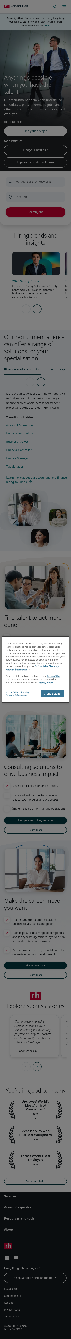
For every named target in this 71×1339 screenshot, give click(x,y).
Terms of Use (53, 676)
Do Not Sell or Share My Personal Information (17, 693)
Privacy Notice (46, 683)
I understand (52, 694)
